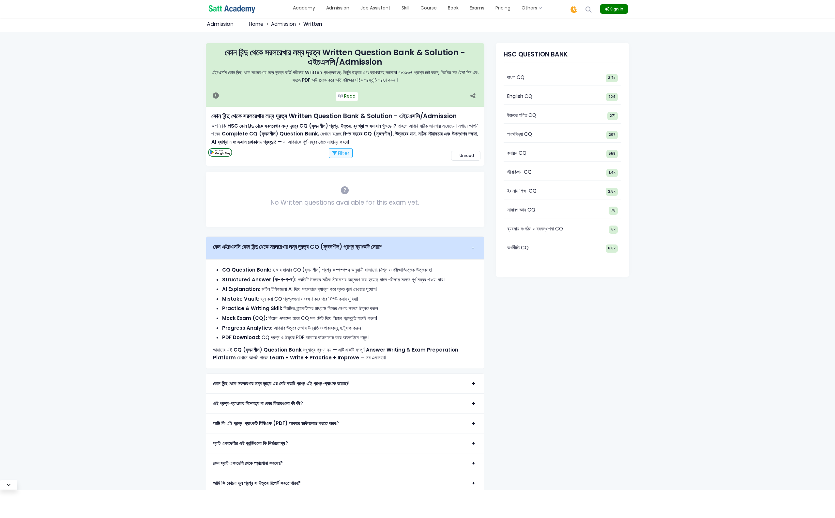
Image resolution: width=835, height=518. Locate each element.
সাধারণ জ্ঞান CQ (521, 209)
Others (530, 8)
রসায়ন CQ (516, 152)
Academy (304, 8)
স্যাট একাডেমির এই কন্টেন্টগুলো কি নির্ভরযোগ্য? (250, 443)
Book (453, 8)
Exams (477, 8)
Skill (405, 8)
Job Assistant (375, 8)
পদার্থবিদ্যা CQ (519, 134)
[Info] (215, 96)
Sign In (616, 9)
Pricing (502, 8)
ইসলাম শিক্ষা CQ (522, 190)
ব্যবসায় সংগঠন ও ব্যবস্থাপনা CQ (535, 228)
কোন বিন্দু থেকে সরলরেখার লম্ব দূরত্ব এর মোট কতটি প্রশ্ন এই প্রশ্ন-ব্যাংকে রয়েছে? (281, 383)
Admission (337, 8)
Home (256, 24)
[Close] (8, 485)
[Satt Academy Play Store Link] (220, 152)
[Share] (476, 96)
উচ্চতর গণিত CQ (521, 115)
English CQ (519, 96)
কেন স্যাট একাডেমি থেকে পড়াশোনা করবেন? (248, 463)
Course (428, 8)
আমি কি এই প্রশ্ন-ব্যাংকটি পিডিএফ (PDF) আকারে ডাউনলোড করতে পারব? (276, 423)
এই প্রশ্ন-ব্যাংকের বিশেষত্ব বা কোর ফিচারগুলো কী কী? (258, 403)
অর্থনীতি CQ (518, 247)
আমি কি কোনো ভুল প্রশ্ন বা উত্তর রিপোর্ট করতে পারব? (257, 482)
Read (349, 96)
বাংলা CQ (515, 77)
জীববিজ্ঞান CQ (519, 171)
